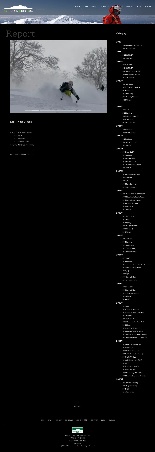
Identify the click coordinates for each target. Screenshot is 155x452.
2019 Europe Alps (129, 158)
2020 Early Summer (129, 142)
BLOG (139, 6)
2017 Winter (127, 209)
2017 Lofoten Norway (130, 203)
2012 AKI (126, 306)
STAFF (86, 6)
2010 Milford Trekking (130, 383)
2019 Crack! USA (128, 152)
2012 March (127, 325)
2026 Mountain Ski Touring (132, 45)
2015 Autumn (127, 239)
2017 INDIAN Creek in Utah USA (134, 194)
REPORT (94, 6)
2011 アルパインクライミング (133, 354)
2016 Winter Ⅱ (128, 229)
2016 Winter (127, 232)
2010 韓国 (126, 389)
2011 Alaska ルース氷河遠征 (132, 360)
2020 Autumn (127, 139)
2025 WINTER (127, 58)
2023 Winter (127, 100)
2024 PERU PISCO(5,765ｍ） (132, 71)
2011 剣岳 (126, 363)
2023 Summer (127, 90)
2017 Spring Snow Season (132, 200)
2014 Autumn (127, 261)
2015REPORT (20, 20)
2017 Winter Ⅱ (128, 206)
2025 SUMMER (128, 55)
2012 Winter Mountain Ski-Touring (135, 334)
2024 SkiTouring (128, 77)
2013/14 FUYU (127, 287)
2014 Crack (126, 258)
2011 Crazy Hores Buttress (132, 344)
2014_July (126, 271)
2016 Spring (127, 222)
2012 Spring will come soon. (132, 328)
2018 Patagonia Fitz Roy (131, 174)
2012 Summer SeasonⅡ (131, 309)
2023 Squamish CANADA (131, 87)
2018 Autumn (127, 178)
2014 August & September (132, 267)
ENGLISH (147, 6)
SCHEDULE (104, 6)
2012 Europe (127, 315)
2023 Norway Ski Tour (130, 97)
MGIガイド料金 (117, 6)
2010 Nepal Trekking (130, 386)
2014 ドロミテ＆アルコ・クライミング (136, 264)
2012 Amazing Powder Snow (133, 331)
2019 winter (127, 168)
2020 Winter (127, 145)
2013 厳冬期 (127, 296)
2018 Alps (126, 181)
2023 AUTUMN (128, 84)
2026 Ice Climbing (129, 48)
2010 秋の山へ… (128, 392)
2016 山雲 (126, 219)
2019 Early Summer (129, 161)
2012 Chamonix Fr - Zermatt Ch (134, 322)
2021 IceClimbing (129, 132)
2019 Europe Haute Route (132, 164)
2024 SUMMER (128, 68)
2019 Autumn (127, 155)
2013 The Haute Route (131, 293)
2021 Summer (127, 129)
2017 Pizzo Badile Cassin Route (133, 197)
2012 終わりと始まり (130, 319)
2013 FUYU (126, 299)
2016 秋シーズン (128, 216)
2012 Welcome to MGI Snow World (135, 337)
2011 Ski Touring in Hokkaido (133, 373)
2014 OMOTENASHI (130, 280)
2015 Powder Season (130, 251)
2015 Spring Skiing (129, 248)
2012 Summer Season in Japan (133, 312)
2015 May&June (128, 245)
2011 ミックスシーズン (131, 366)
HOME (77, 6)
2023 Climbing (128, 94)
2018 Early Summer (129, 184)
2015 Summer (127, 242)
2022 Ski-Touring (128, 119)
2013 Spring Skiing (129, 290)
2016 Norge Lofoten (130, 226)
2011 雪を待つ (128, 347)
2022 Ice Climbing (129, 122)
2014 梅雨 (126, 274)
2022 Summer (127, 113)
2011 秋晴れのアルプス (131, 351)
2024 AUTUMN (128, 65)
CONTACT (129, 6)
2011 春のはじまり (129, 369)
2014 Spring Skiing (129, 277)
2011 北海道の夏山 (129, 357)
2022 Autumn (127, 110)
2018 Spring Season (129, 187)
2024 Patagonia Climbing (131, 74)
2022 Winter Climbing (130, 116)
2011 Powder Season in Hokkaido (135, 376)
